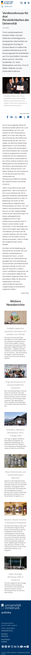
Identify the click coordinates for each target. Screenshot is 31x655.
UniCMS (8, 652)
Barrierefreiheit (5, 639)
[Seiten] (28, 2)
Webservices (13, 652)
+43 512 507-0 (10, 628)
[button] (7, 117)
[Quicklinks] (25, 2)
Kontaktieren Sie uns (7, 630)
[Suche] (21, 2)
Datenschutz (4, 636)
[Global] (25, 3)
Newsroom (8, 6)
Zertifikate (4, 641)
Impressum (4, 634)
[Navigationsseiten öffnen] (2, 6)
